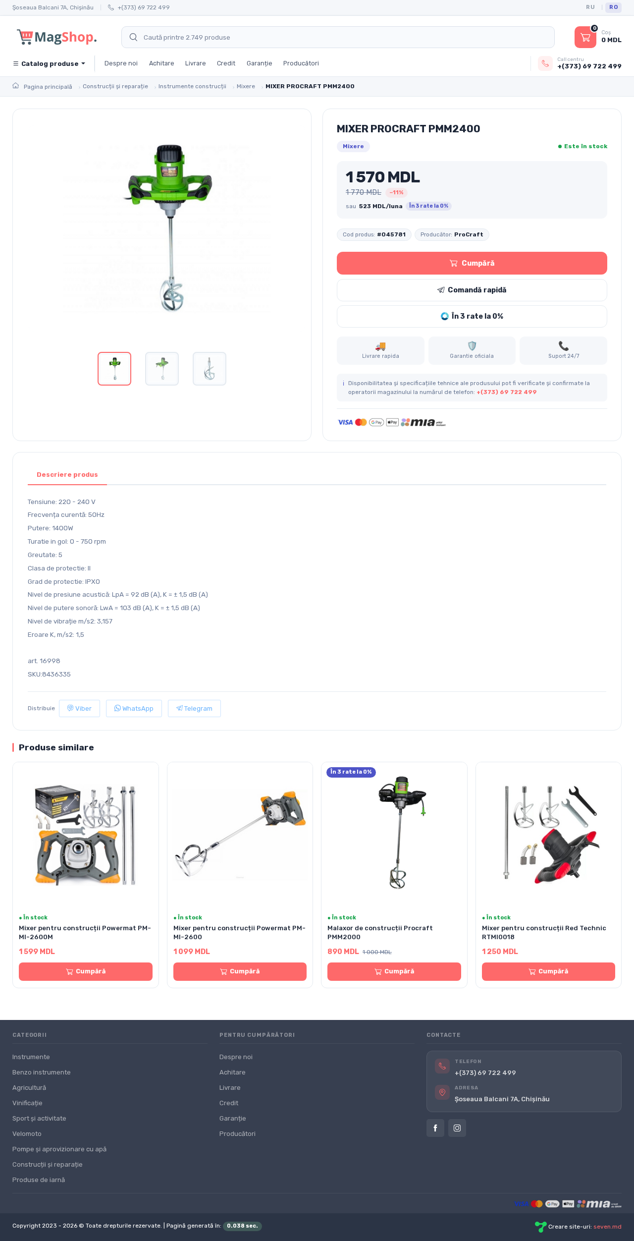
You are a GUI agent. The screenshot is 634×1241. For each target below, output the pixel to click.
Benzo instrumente (41, 1072)
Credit (226, 63)
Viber (83, 708)
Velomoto (27, 1133)
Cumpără (478, 263)
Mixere (353, 146)
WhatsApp (137, 708)
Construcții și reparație (47, 1164)
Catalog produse (50, 63)
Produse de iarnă (38, 1180)
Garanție (259, 63)
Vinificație (27, 1103)
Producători (301, 63)
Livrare (195, 63)
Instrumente (31, 1057)
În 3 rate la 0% (477, 316)
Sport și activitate (39, 1118)
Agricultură (29, 1087)
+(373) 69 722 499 (144, 7)
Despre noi (121, 63)
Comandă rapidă (477, 289)
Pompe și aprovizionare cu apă (59, 1149)
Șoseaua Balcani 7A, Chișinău (53, 7)
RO (613, 7)
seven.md (607, 1227)
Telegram (197, 708)
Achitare (161, 63)
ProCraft (468, 234)
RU (590, 7)
